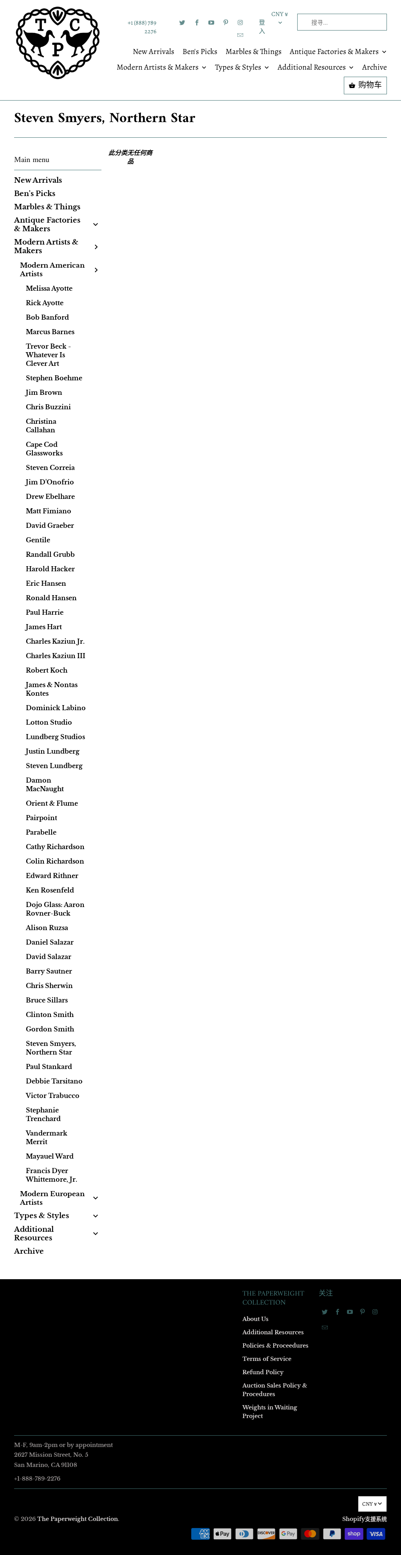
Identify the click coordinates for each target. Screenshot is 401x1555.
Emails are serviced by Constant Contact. (152, 908)
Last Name (101, 753)
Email (96, 663)
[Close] (314, 609)
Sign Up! (200, 930)
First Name (102, 708)
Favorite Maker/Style (113, 843)
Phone (96, 798)
